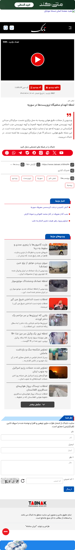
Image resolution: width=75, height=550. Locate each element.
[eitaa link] (48, 153)
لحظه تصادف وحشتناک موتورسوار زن (29, 283)
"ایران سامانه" (31, 526)
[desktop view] (12, 28)
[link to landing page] (38, 27)
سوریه (40, 178)
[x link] (54, 153)
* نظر (71, 457)
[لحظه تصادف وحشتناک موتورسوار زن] (58, 286)
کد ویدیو (37, 87)
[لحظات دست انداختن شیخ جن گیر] (58, 304)
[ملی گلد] (37, 5)
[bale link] (27, 153)
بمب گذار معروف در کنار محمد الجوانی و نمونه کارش (46, 214)
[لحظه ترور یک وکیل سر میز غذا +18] (58, 338)
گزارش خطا (31, 164)
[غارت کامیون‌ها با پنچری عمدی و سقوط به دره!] (58, 249)
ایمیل (71, 444)
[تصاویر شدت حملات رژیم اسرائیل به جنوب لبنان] (58, 372)
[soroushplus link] (34, 153)
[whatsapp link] (14, 153)
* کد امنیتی (69, 479)
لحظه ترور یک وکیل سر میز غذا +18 (29, 334)
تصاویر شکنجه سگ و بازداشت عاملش (31, 351)
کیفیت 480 (48, 102)
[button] (37, 59)
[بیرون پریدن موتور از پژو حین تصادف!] (58, 267)
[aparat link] (68, 153)
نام (72, 431)
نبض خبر (52, 178)
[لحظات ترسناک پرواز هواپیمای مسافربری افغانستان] (58, 391)
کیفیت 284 (48, 107)
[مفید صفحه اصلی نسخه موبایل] (37, 15)
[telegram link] (20, 153)
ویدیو (14, 178)
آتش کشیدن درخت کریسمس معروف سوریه (49, 207)
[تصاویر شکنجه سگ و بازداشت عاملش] (58, 354)
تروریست (27, 178)
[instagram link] (41, 153)
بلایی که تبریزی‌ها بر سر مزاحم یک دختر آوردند (29, 317)
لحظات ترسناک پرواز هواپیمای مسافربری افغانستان (31, 388)
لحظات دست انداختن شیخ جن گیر (29, 300)
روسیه (69, 185)
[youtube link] (61, 153)
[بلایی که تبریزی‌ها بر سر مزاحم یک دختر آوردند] (58, 320)
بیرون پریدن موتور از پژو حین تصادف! (32, 265)
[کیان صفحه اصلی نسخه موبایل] (37, 545)
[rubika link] (7, 153)
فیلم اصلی (48, 96)
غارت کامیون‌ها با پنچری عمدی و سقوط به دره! (30, 246)
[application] (37, 59)
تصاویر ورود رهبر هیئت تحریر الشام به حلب (50, 221)
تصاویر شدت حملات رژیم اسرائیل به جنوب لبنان (29, 370)
